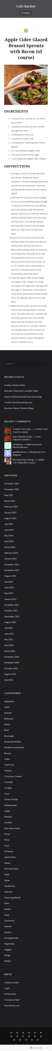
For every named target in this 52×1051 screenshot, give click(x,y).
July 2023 (8, 582)
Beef (6, 730)
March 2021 (9, 651)
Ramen (7, 863)
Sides (6, 903)
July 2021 (8, 628)
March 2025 (9, 501)
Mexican (8, 817)
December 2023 (11, 564)
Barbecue (8, 718)
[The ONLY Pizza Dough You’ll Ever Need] (31, 1040)
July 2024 (8, 524)
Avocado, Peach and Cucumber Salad (21, 391)
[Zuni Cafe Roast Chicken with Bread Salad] (23, 1036)
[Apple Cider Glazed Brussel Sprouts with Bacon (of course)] (11, 1032)
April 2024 (9, 541)
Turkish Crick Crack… (22, 429)
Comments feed (11, 1000)
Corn (6, 793)
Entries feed (10, 994)
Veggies (8, 949)
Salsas (7, 880)
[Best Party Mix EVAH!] (35, 1036)
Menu (27, 13)
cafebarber (18, 444)
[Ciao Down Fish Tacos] (26, 1040)
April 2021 (9, 645)
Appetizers (9, 701)
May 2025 (8, 495)
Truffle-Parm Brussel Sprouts (18, 402)
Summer (8, 926)
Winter (7, 961)
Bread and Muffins (12, 742)
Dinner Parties (11, 799)
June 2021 (9, 634)
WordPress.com (12, 1005)
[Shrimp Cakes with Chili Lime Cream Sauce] (17, 1036)
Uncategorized (11, 938)
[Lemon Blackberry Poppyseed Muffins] (37, 1040)
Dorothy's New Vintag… (24, 460)
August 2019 (10, 674)
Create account (11, 982)
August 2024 (10, 518)
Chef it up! (9, 765)
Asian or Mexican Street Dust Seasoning (22, 397)
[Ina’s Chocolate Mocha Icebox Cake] (35, 1032)
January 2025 (10, 512)
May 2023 (8, 593)
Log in (7, 988)
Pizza (6, 840)
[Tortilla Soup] (40, 1036)
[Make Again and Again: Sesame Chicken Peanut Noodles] (23, 1032)
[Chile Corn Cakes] (11, 1036)
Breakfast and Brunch (14, 747)
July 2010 (8, 680)
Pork (6, 845)
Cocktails (8, 782)
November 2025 (11, 489)
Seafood (8, 892)
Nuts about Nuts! (12, 828)
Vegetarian (9, 943)
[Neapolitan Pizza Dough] (40, 1032)
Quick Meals (9, 857)
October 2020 (10, 668)
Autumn (8, 713)
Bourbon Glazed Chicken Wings (19, 408)
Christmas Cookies (13, 776)
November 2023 (11, 570)
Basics (7, 724)
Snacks (7, 909)
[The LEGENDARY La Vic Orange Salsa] (20, 1040)
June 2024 (9, 530)
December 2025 (11, 483)
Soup (6, 915)
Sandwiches (9, 886)
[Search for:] (26, 363)
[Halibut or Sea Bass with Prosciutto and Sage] (29, 1032)
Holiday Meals (10, 805)
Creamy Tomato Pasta (14, 385)
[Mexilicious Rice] (14, 1040)
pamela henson (19, 452)
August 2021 (10, 622)
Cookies (8, 788)
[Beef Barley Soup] (29, 1036)
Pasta (7, 834)
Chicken (8, 770)
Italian (7, 811)
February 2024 (11, 553)
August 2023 (10, 576)
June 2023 (9, 587)
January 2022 (10, 599)
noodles (8, 822)
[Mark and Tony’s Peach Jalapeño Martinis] (17, 1032)
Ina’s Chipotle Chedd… (23, 436)
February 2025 (11, 506)
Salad (6, 874)
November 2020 (11, 662)
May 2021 (8, 639)
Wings (7, 955)
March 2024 (9, 547)
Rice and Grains (11, 868)
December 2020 (11, 657)
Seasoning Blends (12, 897)
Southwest (9, 920)
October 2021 (10, 610)
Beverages (9, 736)
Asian (6, 707)
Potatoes (8, 851)
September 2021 (12, 616)
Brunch (7, 753)
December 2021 (11, 605)
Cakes (7, 759)
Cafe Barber (26, 6)
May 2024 (8, 535)
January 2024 (10, 558)
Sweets (7, 932)
